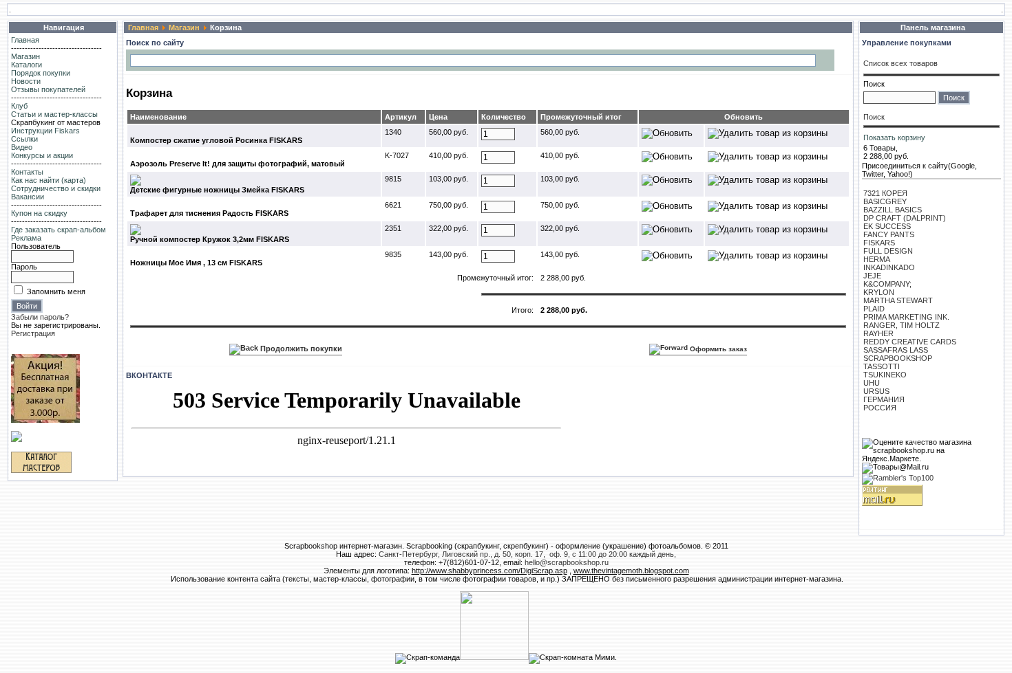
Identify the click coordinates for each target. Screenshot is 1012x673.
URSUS (876, 391)
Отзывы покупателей (48, 89)
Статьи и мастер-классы (54, 114)
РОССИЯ (879, 408)
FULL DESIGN (888, 251)
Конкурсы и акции (42, 155)
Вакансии (27, 196)
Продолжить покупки (300, 348)
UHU (871, 383)
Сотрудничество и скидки (56, 188)
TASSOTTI (881, 366)
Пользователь (36, 246)
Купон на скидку (39, 213)
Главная (25, 40)
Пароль (24, 267)
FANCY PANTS (888, 234)
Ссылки (24, 139)
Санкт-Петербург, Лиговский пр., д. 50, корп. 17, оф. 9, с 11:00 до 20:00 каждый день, (527, 554)
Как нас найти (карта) (48, 180)
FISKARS (879, 243)
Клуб (19, 106)
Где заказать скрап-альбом (58, 229)
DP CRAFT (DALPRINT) (904, 218)
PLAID (874, 309)
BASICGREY (885, 201)
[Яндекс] (141, 59)
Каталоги (26, 64)
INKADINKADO (889, 267)
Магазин (25, 56)
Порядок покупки (40, 73)
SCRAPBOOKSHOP (897, 358)
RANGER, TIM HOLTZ (901, 325)
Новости (26, 81)
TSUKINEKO (885, 375)
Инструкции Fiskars (45, 130)
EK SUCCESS (887, 226)
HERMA (876, 259)
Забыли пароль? (40, 317)
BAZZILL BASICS (892, 210)
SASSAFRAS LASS (895, 350)
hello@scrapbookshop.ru (567, 562)
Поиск (874, 84)
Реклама (26, 238)
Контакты (27, 172)
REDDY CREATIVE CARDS (909, 342)
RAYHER (878, 333)
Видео (21, 147)
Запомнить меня (56, 291)
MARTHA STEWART (898, 300)
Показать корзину (894, 137)
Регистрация (33, 333)
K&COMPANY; (887, 284)
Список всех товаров (900, 63)
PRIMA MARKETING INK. (906, 317)
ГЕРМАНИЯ (884, 399)
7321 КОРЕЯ (885, 193)
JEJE (872, 276)
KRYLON (878, 292)
